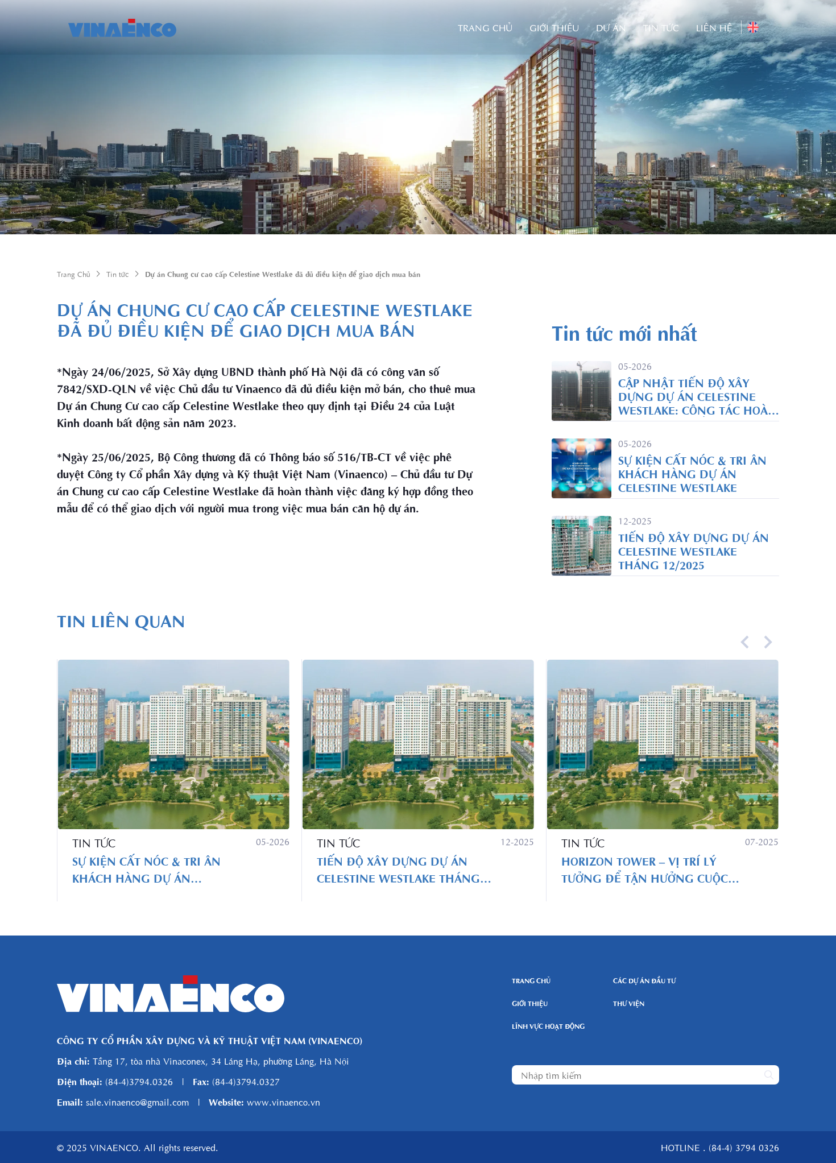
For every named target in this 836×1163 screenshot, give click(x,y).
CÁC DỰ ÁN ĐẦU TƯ (644, 980)
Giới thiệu (554, 27)
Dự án (611, 27)
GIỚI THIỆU (530, 1003)
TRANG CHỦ (531, 980)
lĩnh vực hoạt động (548, 1025)
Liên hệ (714, 27)
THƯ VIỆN (628, 1003)
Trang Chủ (485, 27)
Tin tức (661, 27)
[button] (745, 642)
